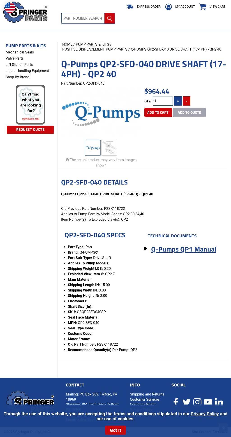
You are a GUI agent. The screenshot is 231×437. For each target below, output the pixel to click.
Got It (115, 430)
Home (67, 44)
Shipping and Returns (147, 394)
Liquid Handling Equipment (27, 71)
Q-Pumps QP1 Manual (183, 249)
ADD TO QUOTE (189, 112)
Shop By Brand (17, 77)
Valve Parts (15, 58)
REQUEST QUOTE (30, 129)
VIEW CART (217, 6)
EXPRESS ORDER (148, 6)
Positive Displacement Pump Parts (94, 49)
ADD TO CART (158, 112)
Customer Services (144, 399)
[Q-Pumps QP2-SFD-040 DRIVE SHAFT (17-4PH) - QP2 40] (101, 111)
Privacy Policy (205, 413)
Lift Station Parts (19, 64)
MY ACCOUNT (185, 6)
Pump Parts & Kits (26, 45)
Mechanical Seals (20, 52)
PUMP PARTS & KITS (92, 44)
